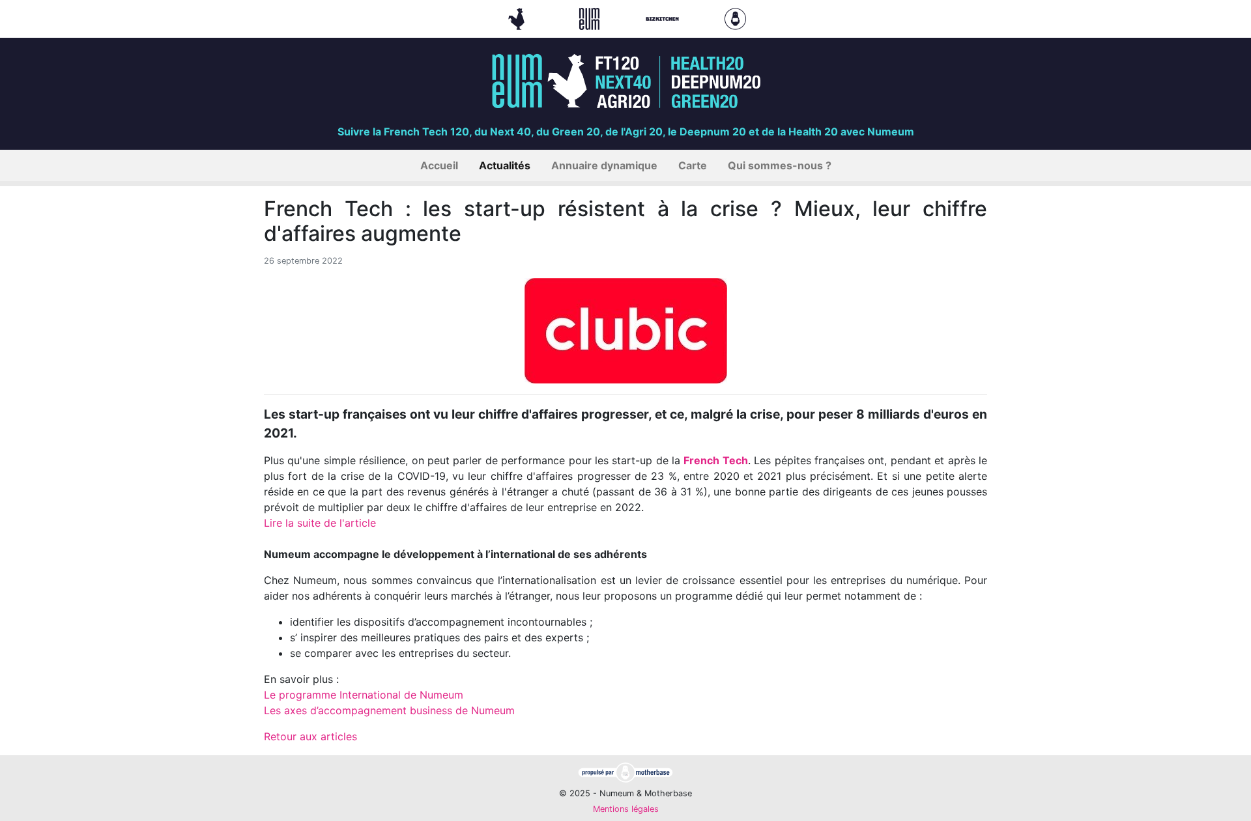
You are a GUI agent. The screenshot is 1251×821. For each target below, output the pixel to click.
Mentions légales (626, 809)
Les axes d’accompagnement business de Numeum (389, 710)
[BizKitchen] (663, 17)
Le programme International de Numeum (365, 694)
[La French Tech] (518, 17)
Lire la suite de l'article (320, 522)
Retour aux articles (310, 736)
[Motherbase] (735, 17)
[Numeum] (590, 17)
